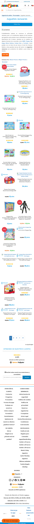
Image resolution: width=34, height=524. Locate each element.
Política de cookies (25, 400)
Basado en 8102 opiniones (17, 358)
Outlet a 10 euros (24, 442)
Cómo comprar (9, 411)
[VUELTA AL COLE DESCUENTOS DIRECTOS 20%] (24, 207)
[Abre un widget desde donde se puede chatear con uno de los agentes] (11, 521)
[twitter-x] (18, 480)
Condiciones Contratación (24, 423)
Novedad (4, 62)
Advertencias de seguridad (24, 396)
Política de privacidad (24, 404)
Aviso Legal (24, 416)
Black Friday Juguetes (25, 452)
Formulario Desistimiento (8, 415)
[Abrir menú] (2, 10)
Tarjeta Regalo (25, 464)
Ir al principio (29, 344)
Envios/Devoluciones (24, 419)
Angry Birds (5, 43)
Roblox (12, 43)
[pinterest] (21, 480)
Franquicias (24, 413)
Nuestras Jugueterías (24, 409)
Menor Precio (14, 60)
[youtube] (24, 480)
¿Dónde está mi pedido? (9, 438)
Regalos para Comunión (25, 435)
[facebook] (15, 480)
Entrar (9, 431)
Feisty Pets (18, 43)
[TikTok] (13, 480)
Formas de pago (9, 402)
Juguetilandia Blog (25, 439)
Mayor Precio (23, 60)
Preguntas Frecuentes (9, 398)
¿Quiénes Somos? (9, 424)
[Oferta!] (24, 126)
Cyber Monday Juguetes (25, 457)
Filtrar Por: (17, 24)
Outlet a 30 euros (24, 447)
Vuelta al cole (25, 431)
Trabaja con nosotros (9, 407)
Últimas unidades (24, 461)
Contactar (9, 394)
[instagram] (10, 480)
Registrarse (9, 434)
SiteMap (24, 467)
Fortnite (25, 43)
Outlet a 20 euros (24, 445)
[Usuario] (28, 5)
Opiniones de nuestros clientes (8, 420)
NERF (23, 41)
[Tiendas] (25, 5)
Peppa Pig (29, 41)
